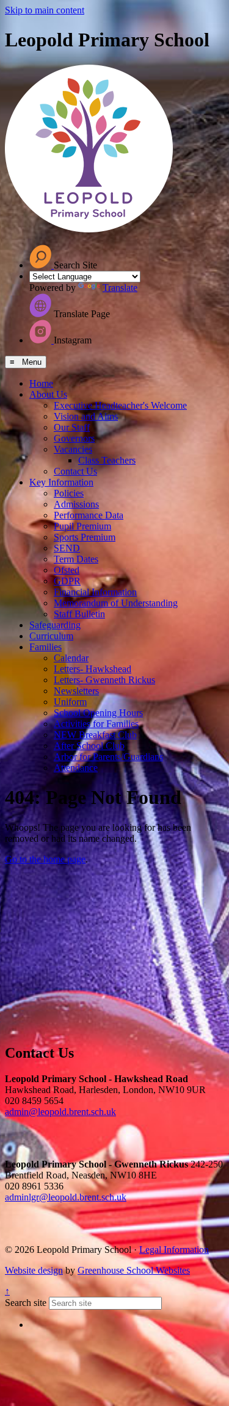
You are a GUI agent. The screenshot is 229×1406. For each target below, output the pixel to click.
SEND (67, 548)
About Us (48, 394)
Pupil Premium (82, 526)
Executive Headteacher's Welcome (120, 405)
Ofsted (66, 570)
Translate (120, 287)
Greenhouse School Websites (134, 1270)
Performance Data (88, 515)
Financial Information (95, 592)
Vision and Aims (86, 416)
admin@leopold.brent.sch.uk (60, 1112)
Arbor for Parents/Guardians (108, 756)
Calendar (71, 658)
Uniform (70, 702)
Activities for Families (96, 724)
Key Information (61, 482)
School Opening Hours (98, 713)
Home (41, 383)
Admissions (76, 504)
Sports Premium (84, 537)
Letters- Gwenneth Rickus (104, 680)
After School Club (89, 746)
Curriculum (51, 636)
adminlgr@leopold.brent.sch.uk (65, 1197)
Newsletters (76, 691)
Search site (25, 1302)
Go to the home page (45, 859)
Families (45, 647)
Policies (69, 493)
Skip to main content (44, 10)
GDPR (67, 581)
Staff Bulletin (79, 614)
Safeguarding (55, 625)
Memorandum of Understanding (116, 603)
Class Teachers (107, 460)
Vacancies (73, 449)
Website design (34, 1270)
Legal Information (174, 1249)
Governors (74, 438)
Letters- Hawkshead (92, 669)
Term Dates (76, 559)
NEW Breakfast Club (95, 735)
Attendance (76, 767)
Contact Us (75, 471)
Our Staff (72, 427)
